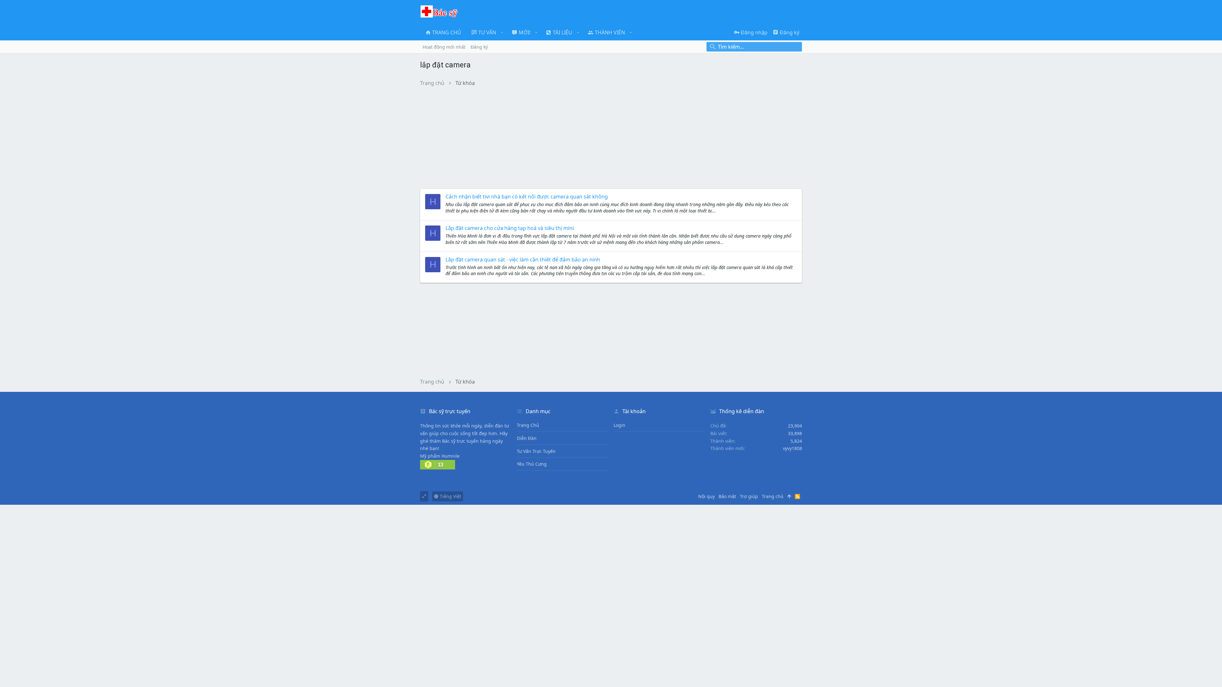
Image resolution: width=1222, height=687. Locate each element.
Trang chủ (528, 425)
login (619, 425)
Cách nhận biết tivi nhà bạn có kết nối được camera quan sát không (527, 196)
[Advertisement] (611, 137)
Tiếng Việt (450, 496)
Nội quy (706, 496)
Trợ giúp (749, 496)
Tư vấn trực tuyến (536, 451)
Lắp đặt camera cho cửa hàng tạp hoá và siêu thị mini (510, 228)
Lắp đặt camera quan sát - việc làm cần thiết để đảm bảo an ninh (523, 259)
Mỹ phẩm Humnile (440, 456)
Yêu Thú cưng (532, 464)
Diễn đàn (527, 438)
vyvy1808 (792, 448)
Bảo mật (727, 496)
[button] (502, 32)
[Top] (789, 496)
